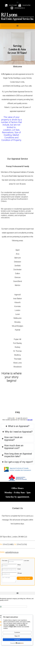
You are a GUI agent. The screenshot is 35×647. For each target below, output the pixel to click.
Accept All (17, 639)
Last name (26, 560)
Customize (17, 632)
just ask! (30, 419)
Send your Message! (24, 578)
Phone (19, 564)
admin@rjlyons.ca (11, 552)
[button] (17, 2)
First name (4, 560)
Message (20, 573)
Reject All (17, 636)
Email (19, 569)
